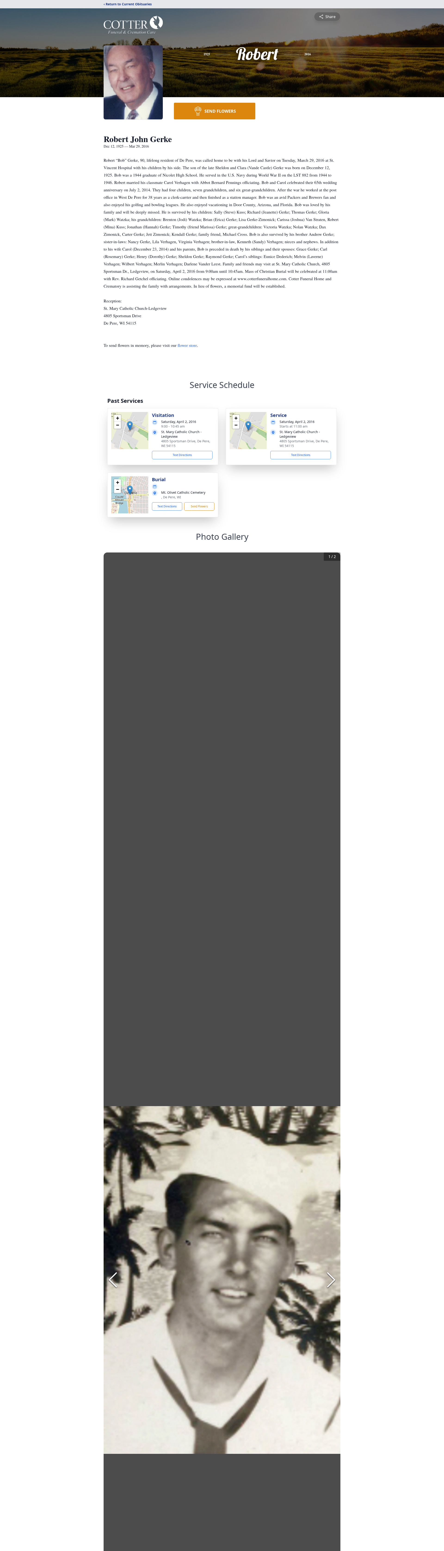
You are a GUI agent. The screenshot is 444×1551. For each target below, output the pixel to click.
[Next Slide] (331, 1279)
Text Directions (182, 455)
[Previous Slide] (113, 1279)
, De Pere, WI (171, 497)
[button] (130, 426)
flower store (187, 345)
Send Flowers (199, 506)
